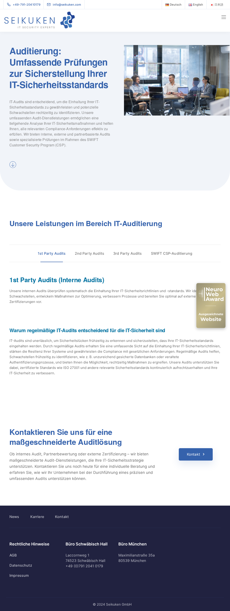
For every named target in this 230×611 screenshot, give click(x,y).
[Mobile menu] (224, 17)
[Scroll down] (12, 164)
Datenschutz (20, 565)
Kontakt (193, 454)
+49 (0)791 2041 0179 (84, 566)
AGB (13, 555)
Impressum (19, 575)
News (14, 516)
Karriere (37, 516)
